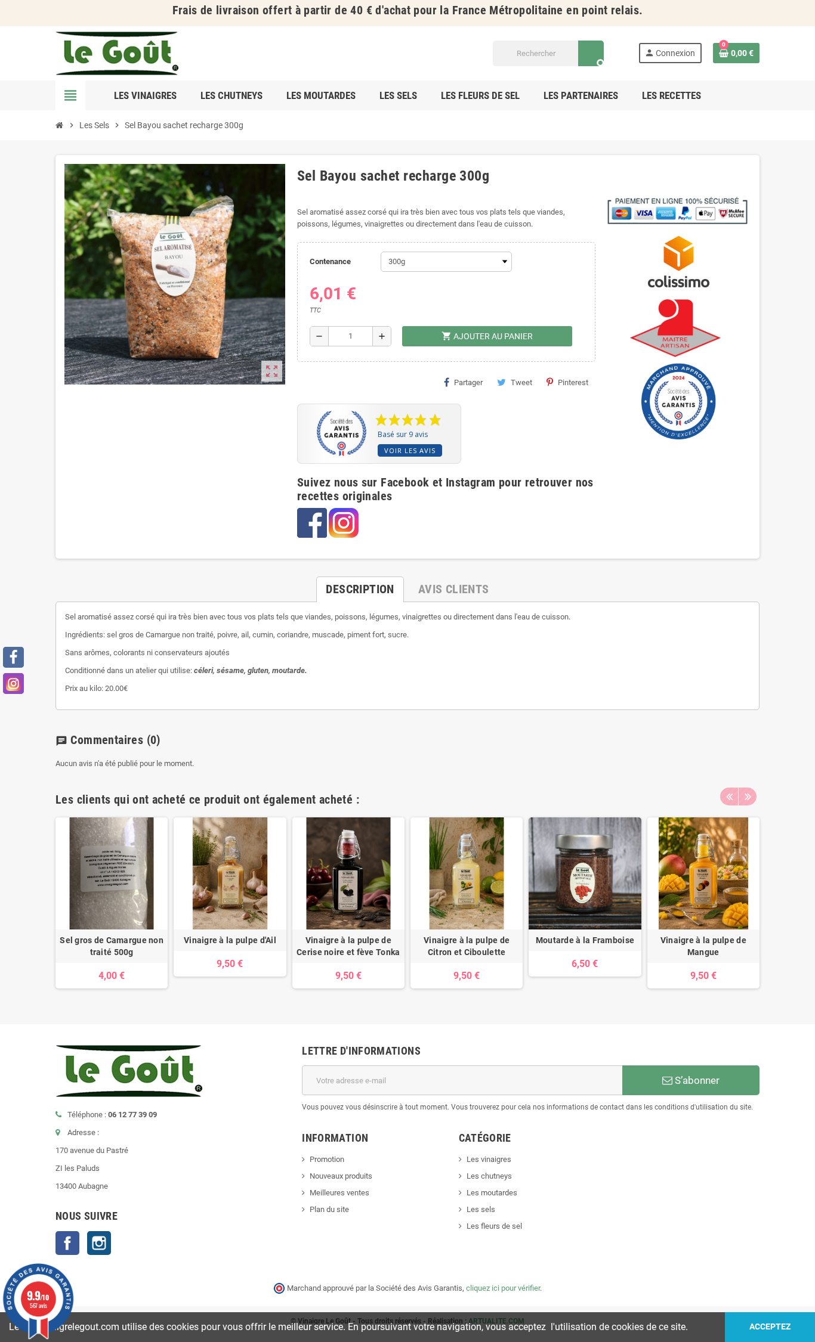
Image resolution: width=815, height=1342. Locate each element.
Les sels (481, 1209)
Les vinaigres (489, 1159)
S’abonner (696, 1080)
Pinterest (573, 382)
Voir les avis (410, 450)
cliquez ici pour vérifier (503, 1288)
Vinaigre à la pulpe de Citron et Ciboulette (467, 946)
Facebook (67, 1243)
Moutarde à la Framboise (585, 940)
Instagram (99, 1243)
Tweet (521, 382)
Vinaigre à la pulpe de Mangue (703, 946)
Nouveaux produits (341, 1175)
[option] (112, 902)
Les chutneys (489, 1175)
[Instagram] (13, 683)
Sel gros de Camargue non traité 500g (111, 946)
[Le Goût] (116, 52)
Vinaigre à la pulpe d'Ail (230, 940)
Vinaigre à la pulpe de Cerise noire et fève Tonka (348, 946)
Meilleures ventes (339, 1192)
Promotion (327, 1159)
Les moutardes (492, 1192)
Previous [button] (729, 796)
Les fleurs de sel (494, 1226)
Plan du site (329, 1209)
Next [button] (748, 796)
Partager (468, 382)
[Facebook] (13, 657)
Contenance (330, 261)
